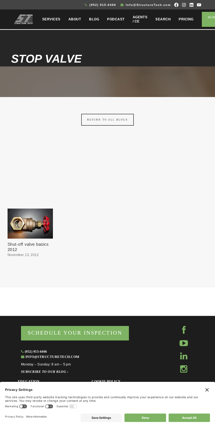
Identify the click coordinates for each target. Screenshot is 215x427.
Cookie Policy (106, 381)
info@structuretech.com (51, 357)
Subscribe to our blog (44, 371)
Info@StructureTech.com (148, 5)
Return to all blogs (107, 119)
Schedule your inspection (75, 333)
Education (28, 381)
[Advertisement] (107, 177)
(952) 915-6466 (102, 5)
